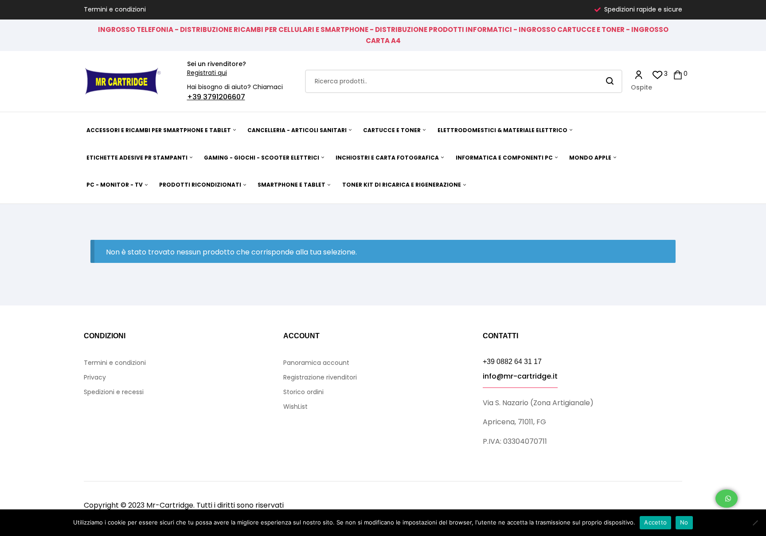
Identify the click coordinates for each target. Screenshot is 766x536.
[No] (754, 522)
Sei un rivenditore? (216, 63)
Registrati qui (207, 72)
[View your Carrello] (677, 74)
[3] (658, 74)
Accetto (655, 522)
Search (610, 81)
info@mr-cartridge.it (520, 376)
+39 (195, 97)
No (684, 522)
